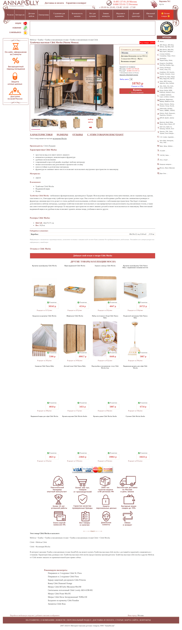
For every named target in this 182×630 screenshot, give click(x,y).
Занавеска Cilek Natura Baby (44, 366)
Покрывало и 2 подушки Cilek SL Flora (65, 573)
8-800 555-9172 (133, 71)
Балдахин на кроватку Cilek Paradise (63, 600)
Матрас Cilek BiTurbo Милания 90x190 (64, 587)
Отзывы (77, 134)
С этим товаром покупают (105, 134)
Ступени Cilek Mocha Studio (135, 416)
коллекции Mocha (60, 138)
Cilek (32, 542)
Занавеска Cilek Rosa (57, 604)
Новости (60, 620)
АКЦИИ (18, 23)
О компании (47, 620)
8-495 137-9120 (133, 69)
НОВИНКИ (17, 28)
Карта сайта (131, 620)
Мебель (33, 40)
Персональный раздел (79, 620)
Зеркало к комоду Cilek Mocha (105, 266)
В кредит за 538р (137, 86)
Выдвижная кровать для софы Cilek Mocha (135, 367)
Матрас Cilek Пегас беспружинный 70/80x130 (67, 597)
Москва (140, 615)
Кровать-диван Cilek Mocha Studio (105, 416)
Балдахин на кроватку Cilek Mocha (44, 316)
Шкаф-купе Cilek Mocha (75, 316)
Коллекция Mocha (43, 547)
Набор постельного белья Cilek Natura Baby (105, 317)
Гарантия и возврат (76, 3)
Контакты (145, 620)
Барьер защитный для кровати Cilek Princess (67, 580)
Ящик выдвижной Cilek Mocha (74, 266)
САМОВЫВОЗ (15, 32)
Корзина (164, 1)
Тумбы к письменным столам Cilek (84, 40)
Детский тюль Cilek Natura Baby (75, 366)
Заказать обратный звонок (128, 75)
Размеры (62, 134)
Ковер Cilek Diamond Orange (60, 583)
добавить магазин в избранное (47, 615)
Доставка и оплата (54, 3)
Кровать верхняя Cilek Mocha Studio (74, 416)
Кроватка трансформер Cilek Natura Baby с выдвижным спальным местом (135, 266)
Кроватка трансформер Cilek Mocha (44, 266)
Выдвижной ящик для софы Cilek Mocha (44, 416)
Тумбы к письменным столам (56, 40)
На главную (32, 620)
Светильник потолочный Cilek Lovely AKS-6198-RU (70, 590)
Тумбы (40, 40)
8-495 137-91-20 (121, 1)
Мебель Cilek (41, 542)
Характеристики (41, 134)
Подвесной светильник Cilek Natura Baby (135, 317)
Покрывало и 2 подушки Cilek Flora (63, 577)
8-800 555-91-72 (121, 4)
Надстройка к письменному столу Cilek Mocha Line (105, 367)
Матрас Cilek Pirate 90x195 (59, 594)
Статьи (119, 620)
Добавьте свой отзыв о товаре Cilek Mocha (92, 256)
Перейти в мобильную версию (22, 615)
